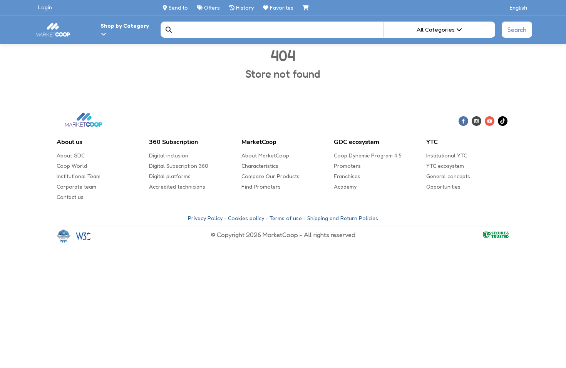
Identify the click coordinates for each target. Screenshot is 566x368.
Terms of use (286, 218)
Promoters (347, 165)
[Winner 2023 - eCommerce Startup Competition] (66, 236)
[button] (518, 7)
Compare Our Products (270, 176)
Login (45, 7)
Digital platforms (170, 176)
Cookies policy (246, 218)
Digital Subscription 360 (178, 165)
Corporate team (76, 186)
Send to (177, 7)
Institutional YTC (446, 155)
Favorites (281, 7)
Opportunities (443, 186)
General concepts (448, 176)
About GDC (71, 155)
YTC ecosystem (445, 165)
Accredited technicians (177, 186)
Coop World (72, 165)
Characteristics (259, 165)
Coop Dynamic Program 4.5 (368, 155)
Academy (345, 186)
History (244, 7)
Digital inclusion (168, 155)
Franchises (347, 176)
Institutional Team (78, 176)
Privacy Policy (205, 218)
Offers (211, 7)
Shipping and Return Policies (342, 218)
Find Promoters (261, 186)
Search (516, 29)
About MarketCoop (265, 155)
